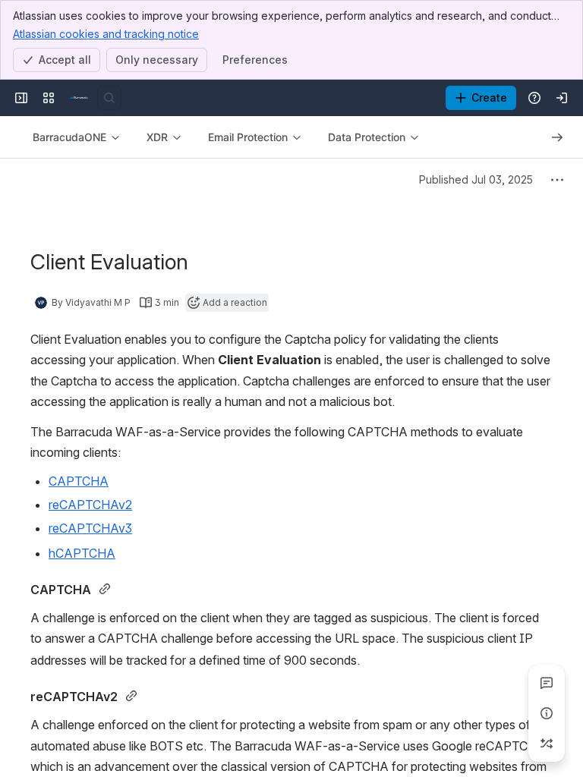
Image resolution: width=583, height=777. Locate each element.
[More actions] (557, 180)
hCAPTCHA (82, 553)
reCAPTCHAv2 (90, 504)
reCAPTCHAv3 (90, 528)
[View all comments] (546, 683)
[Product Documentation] (79, 98)
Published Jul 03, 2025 (476, 179)
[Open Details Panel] (546, 713)
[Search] (109, 98)
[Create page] (546, 743)
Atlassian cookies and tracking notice (106, 33)
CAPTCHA (79, 481)
